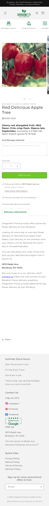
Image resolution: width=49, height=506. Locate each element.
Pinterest (13, 409)
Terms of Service (13, 465)
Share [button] (8, 339)
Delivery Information (15, 212)
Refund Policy (12, 462)
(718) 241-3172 (12, 398)
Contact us (7, 276)
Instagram (13, 403)
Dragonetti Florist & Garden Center (28, 497)
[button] (5, 13)
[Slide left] (19, 99)
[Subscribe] (41, 487)
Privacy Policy (12, 458)
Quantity (6, 161)
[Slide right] (30, 99)
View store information (16, 191)
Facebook (13, 414)
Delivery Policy (13, 469)
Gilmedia (38, 501)
